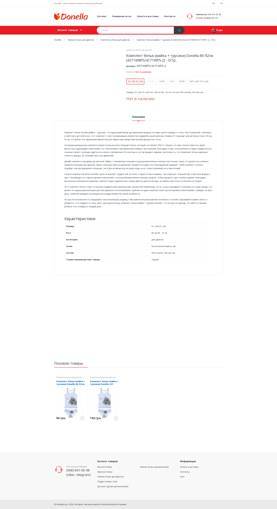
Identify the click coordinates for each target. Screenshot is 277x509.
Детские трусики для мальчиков (112, 486)
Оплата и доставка (148, 16)
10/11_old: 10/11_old (198, 81)
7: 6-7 (171, 81)
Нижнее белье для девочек (110, 476)
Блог (182, 476)
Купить (82, 418)
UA (213, 3)
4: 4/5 (161, 81)
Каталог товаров (68, 30)
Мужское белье (105, 471)
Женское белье (104, 466)
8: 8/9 (181, 81)
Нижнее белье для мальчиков (154, 466)
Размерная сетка (121, 16)
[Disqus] (138, 319)
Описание (138, 117)
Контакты (169, 16)
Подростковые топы (107, 481)
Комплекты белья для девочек (139, 50)
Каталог (102, 16)
